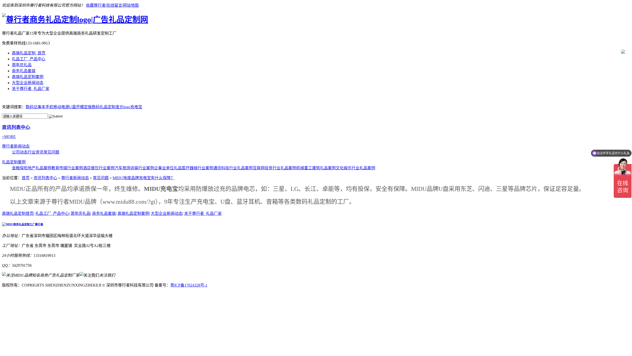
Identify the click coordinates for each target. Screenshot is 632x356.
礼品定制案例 (14, 162)
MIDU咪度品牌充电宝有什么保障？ (144, 178)
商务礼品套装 (24, 71)
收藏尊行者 (96, 5)
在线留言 (114, 5)
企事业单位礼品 (168, 168)
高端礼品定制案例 (27, 77)
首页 (26, 178)
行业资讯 (35, 152)
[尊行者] (75, 19)
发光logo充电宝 (129, 107)
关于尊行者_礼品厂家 (30, 89)
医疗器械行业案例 (197, 168)
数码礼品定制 (104, 107)
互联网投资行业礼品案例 (274, 168)
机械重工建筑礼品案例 (316, 168)
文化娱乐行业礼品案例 (355, 168)
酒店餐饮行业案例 (99, 168)
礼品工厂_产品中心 (28, 59)
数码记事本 (35, 107)
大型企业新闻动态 (27, 83)
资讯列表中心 (16, 127)
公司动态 (20, 152)
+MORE (9, 136)
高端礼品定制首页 (18, 213)
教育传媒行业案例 (67, 168)
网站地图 (131, 5)
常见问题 (51, 152)
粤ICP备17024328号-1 (188, 285)
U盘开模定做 (80, 107)
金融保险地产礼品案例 (31, 168)
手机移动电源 (57, 107)
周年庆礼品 (22, 65)
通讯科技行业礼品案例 (233, 168)
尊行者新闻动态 (16, 146)
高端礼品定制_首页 (28, 53)
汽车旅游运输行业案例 (134, 168)
